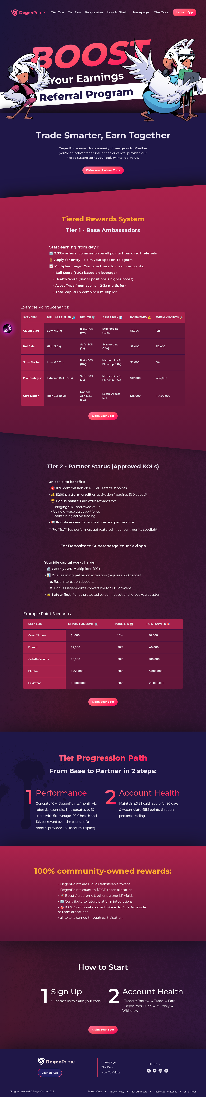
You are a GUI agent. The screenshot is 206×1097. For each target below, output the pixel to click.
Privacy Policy (114, 1091)
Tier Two (74, 12)
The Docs (161, 12)
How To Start (116, 12)
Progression (94, 12)
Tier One (57, 12)
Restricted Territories (163, 1091)
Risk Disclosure (137, 1091)
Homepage (140, 12)
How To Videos (110, 1072)
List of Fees (188, 1091)
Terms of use (95, 1091)
